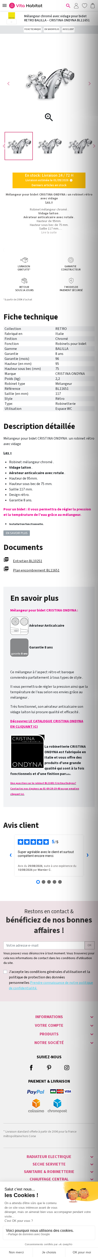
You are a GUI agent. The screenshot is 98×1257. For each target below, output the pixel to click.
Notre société (49, 1043)
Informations (49, 1017)
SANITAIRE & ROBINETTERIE (49, 1172)
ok (90, 945)
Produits (49, 1034)
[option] (19, 146)
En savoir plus (51, 29)
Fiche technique (32, 29)
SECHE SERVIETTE (49, 1164)
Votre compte (49, 1025)
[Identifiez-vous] (76, 5)
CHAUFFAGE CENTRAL (49, 1179)
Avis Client (68, 29)
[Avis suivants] (87, 855)
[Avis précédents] (10, 855)
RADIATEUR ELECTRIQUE (49, 1157)
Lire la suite (49, 232)
